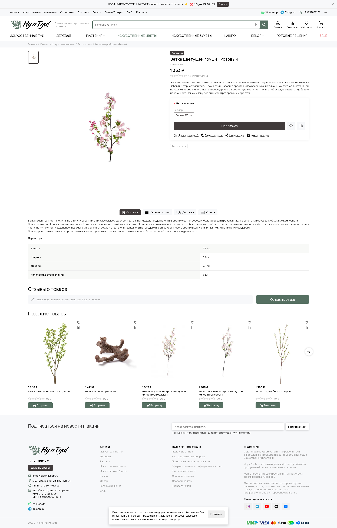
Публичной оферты (241, 432)
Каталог (14, 12)
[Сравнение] (301, 126)
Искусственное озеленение (40, 12)
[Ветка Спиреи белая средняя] (282, 352)
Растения (94, 35)
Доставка (83, 12)
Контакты (141, 12)
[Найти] (264, 25)
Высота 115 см (184, 115)
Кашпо (230, 35)
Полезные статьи (182, 451)
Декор (256, 35)
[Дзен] (276, 506)
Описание (132, 212)
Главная (32, 44)
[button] (28, 352)
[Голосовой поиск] (256, 25)
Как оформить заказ (184, 471)
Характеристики (160, 212)
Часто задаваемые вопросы (188, 456)
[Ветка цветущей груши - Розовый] (103, 126)
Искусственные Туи (27, 35)
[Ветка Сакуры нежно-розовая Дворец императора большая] (168, 352)
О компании (67, 12)
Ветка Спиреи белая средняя (273, 391)
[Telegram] (257, 506)
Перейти (223, 4)
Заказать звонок (40, 467)
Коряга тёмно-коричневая (101, 391)
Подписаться (297, 427)
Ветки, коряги (85, 44)
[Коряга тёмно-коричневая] (111, 352)
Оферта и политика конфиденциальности (197, 466)
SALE (323, 35)
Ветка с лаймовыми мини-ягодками (49, 391)
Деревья (63, 35)
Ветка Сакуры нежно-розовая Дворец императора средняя (221, 393)
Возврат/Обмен (181, 486)
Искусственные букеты (191, 35)
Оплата (96, 12)
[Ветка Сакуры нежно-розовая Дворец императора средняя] (225, 352)
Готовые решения (291, 35)
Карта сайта (51, 522)
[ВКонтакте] (286, 506)
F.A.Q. (130, 12)
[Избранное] (291, 126)
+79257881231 (311, 12)
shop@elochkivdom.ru (45, 475)
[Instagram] (248, 506)
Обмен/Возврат (114, 12)
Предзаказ (229, 126)
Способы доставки (183, 476)
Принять (216, 514)
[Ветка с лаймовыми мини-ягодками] (54, 352)
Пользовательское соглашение (191, 461)
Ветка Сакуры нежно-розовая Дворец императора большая (164, 393)
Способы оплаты (182, 481)
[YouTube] (267, 506)
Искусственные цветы (137, 35)
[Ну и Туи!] (30, 24)
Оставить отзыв (282, 299)
